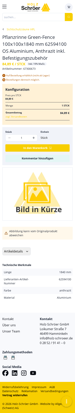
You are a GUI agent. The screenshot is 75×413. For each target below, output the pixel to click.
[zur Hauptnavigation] (4, 7)
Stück (8, 131)
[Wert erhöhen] (34, 138)
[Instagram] (24, 373)
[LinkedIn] (15, 373)
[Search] (69, 17)
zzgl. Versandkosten (16, 116)
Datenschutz (10, 391)
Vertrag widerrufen (15, 395)
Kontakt (8, 319)
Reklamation (30, 391)
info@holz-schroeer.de (56, 338)
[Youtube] (33, 373)
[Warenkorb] (69, 7)
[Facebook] (5, 373)
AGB (52, 387)
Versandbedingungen (54, 391)
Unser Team (11, 331)
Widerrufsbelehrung (15, 387)
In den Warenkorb (35, 148)
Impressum (39, 387)
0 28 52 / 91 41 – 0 (52, 343)
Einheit (45, 131)
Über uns (9, 325)
